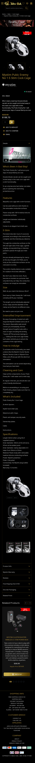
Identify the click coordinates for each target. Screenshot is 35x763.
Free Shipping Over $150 (16, 697)
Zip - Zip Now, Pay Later (17, 707)
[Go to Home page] (13, 3)
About (17, 739)
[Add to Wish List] (4, 127)
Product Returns (17, 703)
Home (4, 14)
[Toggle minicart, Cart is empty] (31, 3)
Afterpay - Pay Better (17, 705)
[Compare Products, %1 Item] (27, 3)
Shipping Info (17, 699)
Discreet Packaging (17, 701)
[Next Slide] (30, 603)
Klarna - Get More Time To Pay (16, 710)
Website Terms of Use (16, 743)
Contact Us (17, 718)
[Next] (30, 67)
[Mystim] (9, 84)
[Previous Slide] (26, 603)
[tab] (16, 143)
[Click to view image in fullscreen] (17, 46)
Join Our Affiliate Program (17, 726)
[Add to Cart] (11, 122)
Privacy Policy (17, 741)
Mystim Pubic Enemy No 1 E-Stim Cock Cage (17, 16)
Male (9, 14)
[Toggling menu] (2, 3)
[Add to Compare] (4, 131)
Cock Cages (15, 14)
